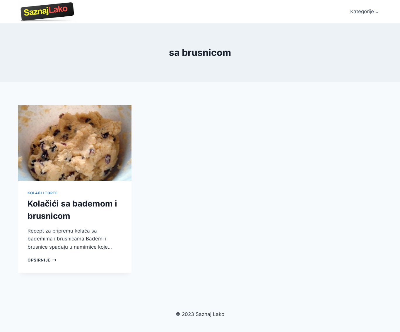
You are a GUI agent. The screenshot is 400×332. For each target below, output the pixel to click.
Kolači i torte (42, 193)
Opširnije (42, 260)
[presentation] (74, 143)
